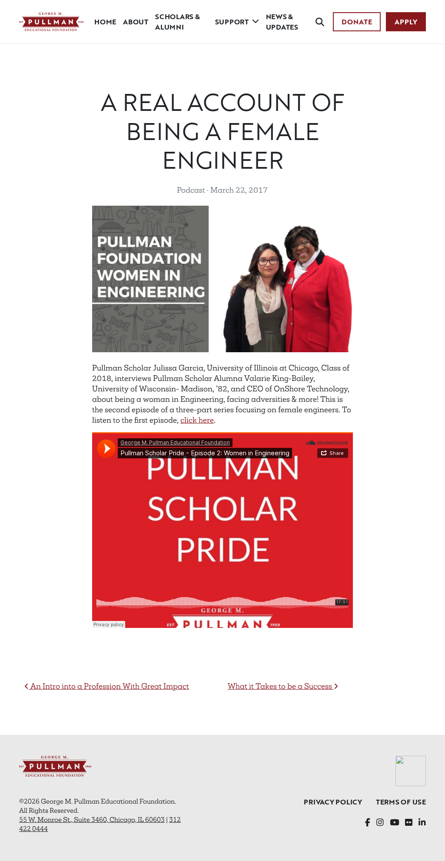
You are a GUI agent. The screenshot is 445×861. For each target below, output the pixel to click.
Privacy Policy (333, 802)
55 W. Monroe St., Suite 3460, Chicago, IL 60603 (92, 819)
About (135, 22)
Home (105, 22)
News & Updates (282, 21)
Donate (357, 22)
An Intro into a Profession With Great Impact (109, 686)
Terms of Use (401, 802)
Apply (406, 22)
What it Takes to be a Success (281, 686)
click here (197, 420)
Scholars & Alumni (177, 21)
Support (232, 22)
